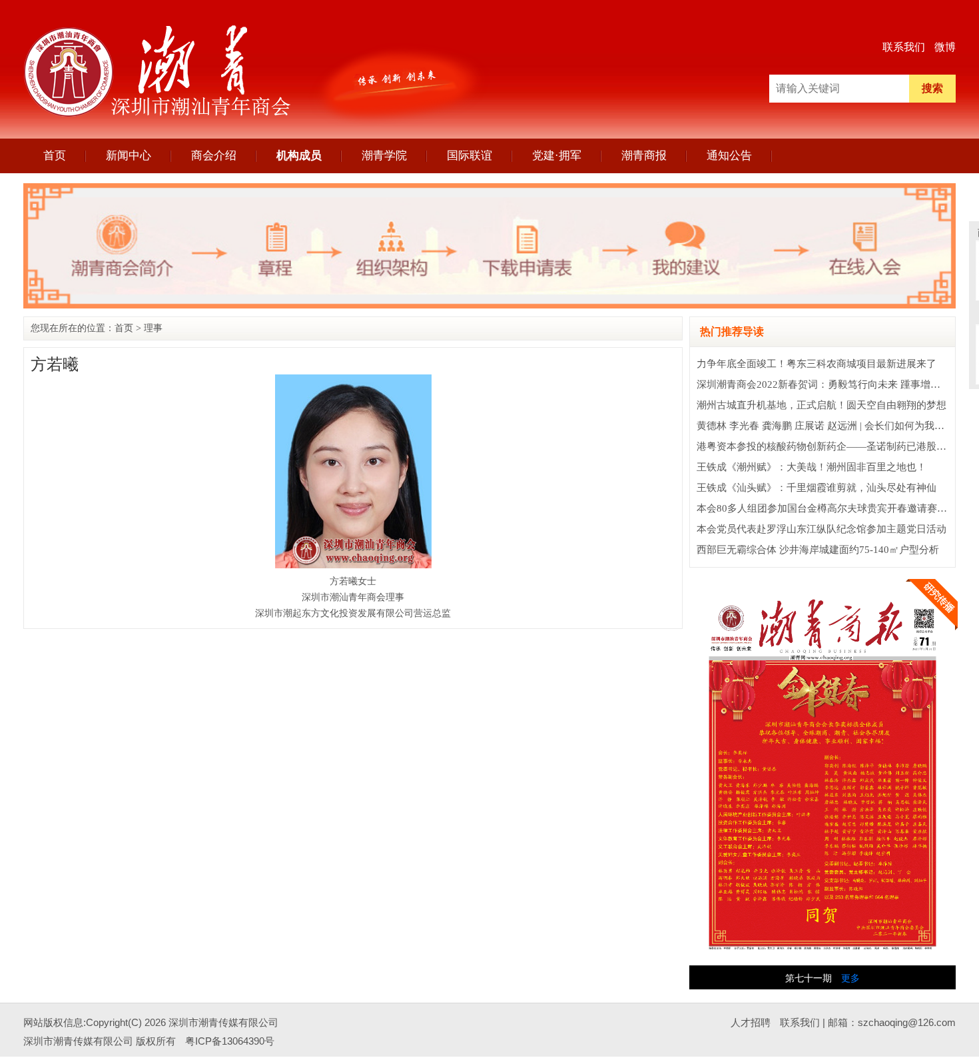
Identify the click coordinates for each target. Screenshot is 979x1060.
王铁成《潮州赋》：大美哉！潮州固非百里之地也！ (811, 467)
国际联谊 (469, 155)
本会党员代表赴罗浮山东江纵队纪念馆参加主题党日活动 (821, 529)
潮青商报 (644, 155)
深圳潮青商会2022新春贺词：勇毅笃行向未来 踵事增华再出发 (833, 384)
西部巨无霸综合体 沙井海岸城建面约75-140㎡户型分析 (818, 549)
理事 (153, 328)
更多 (850, 978)
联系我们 (903, 47)
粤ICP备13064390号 (229, 1041)
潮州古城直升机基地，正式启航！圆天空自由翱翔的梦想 (821, 405)
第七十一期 (808, 978)
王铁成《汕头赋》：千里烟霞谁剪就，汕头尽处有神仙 (816, 487)
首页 (54, 155)
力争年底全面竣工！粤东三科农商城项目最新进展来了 (816, 363)
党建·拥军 (556, 155)
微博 (945, 47)
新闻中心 (128, 155)
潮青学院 (384, 155)
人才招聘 (751, 1022)
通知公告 (729, 155)
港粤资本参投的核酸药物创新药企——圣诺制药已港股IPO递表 (834, 446)
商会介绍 (213, 155)
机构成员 (299, 155)
